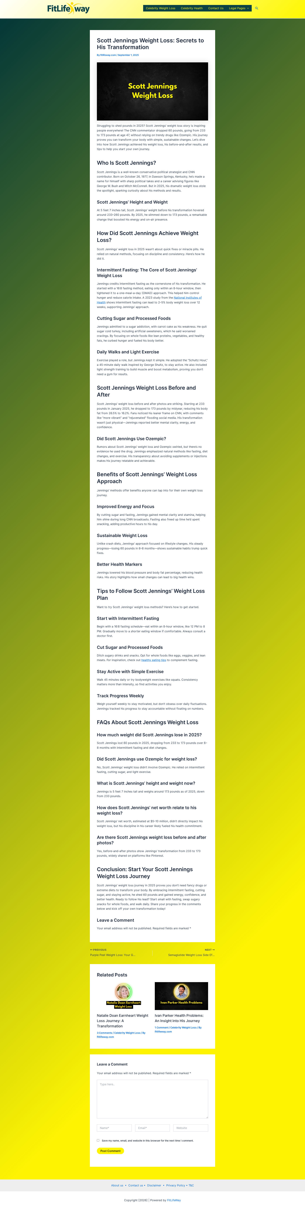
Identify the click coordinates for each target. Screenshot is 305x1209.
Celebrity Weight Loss (160, 8)
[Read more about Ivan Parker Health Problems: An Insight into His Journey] (181, 1047)
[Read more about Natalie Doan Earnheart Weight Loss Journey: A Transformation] (123, 1047)
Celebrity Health (192, 8)
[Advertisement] (152, 55)
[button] (247, 8)
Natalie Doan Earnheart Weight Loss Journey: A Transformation (122, 1071)
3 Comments (104, 1083)
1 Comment (161, 1078)
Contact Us (215, 8)
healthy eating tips (153, 711)
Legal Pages (237, 8)
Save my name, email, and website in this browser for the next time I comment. (148, 1191)
